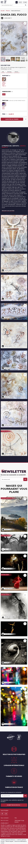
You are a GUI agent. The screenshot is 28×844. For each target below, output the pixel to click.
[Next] (25, 54)
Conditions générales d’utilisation (8, 839)
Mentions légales (9, 841)
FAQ (16, 818)
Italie (3, 71)
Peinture (16, 71)
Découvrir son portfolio (8, 210)
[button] (2, 2)
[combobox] (14, 5)
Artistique (9, 71)
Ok (25, 479)
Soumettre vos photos (13, 805)
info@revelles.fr (4, 823)
